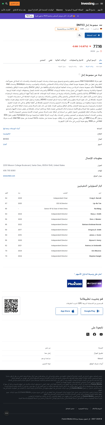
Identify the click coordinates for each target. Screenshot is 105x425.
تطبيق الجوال (98, 353)
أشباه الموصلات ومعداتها (11, 128)
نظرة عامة (99, 66)
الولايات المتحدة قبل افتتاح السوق (41, 10)
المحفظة (100, 358)
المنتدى (42, 60)
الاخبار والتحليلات (76, 60)
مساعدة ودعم (45, 358)
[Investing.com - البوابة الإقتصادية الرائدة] (90, 3)
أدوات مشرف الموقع (96, 363)
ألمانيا (5, 144)
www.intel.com (9, 176)
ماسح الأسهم (90, 10)
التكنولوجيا (6, 134)
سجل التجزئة (62, 66)
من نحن (47, 348)
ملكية (81, 66)
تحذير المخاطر (70, 408)
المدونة (100, 348)
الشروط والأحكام (97, 408)
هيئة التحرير (46, 363)
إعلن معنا (47, 353)
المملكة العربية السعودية (74, 10)
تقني (50, 60)
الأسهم (100, 10)
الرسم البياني (91, 60)
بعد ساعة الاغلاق (19, 10)
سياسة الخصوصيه (83, 408)
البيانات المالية (60, 60)
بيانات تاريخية (73, 66)
